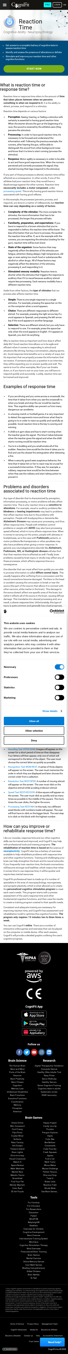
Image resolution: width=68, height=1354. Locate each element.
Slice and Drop (50, 1175)
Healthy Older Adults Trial (49, 1072)
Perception (17, 1108)
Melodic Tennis (17, 1175)
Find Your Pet (17, 1182)
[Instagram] (41, 1052)
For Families (33, 1203)
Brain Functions (17, 1095)
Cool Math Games (33, 1265)
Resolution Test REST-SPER (22, 781)
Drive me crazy (17, 1156)
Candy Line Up (50, 1126)
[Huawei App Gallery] (34, 1032)
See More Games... (49, 1192)
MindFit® (33, 1219)
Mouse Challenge (50, 1169)
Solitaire (17, 1139)
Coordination (17, 1102)
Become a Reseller (13, 1336)
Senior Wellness (49, 1079)
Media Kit (34, 1330)
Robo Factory (17, 1142)
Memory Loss (17, 1089)
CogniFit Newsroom (19, 1330)
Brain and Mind (17, 1069)
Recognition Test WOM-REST (22, 766)
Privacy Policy (33, 1324)
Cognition (17, 1085)
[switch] (59, 677)
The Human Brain (17, 1066)
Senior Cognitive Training (49, 1085)
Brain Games (34, 1255)
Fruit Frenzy (17, 1129)
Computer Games (49, 1069)
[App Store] (34, 1014)
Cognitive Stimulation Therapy (34, 1245)
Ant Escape (17, 1146)
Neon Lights (17, 1152)
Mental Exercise (33, 1258)
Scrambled (17, 1178)
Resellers (34, 1226)
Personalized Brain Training (33, 1252)
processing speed (12, 191)
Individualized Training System (33, 1239)
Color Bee (50, 1139)
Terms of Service (17, 1324)
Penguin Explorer (50, 1133)
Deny (34, 740)
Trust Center (34, 1341)
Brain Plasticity (17, 1079)
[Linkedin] (48, 1052)
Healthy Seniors (49, 1082)
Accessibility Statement (53, 1336)
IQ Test (34, 1278)
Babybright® (34, 1222)
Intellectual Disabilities (17, 1092)
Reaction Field (49, 1185)
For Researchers (33, 1209)
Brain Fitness (17, 1082)
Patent (34, 1216)
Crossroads (50, 1146)
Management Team (50, 1324)
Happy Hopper (50, 1123)
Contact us (28, 1336)
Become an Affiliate (49, 1330)
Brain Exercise (33, 1235)
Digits (50, 1136)
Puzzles (50, 1129)
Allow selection (34, 730)
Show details (49, 711)
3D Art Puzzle (17, 1192)
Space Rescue (17, 1165)
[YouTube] (34, 1052)
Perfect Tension (50, 1172)
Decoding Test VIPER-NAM (21, 749)
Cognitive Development (33, 1232)
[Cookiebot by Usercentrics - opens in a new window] (49, 611)
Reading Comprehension (33, 1268)
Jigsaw (50, 1156)
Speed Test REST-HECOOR (21, 792)
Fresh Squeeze (50, 1152)
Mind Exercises (33, 1249)
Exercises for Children (34, 1229)
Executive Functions (17, 1099)
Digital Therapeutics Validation (49, 1066)
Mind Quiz (33, 1242)
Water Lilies (50, 1182)
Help (38, 1336)
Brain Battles (33, 1275)
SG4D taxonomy (49, 1095)
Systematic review (49, 1092)
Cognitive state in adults (49, 1089)
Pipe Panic (17, 1133)
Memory (17, 1105)
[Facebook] (19, 1052)
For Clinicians (33, 1206)
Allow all (34, 721)
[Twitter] (26, 1052)
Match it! (17, 1162)
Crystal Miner (17, 1136)
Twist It (50, 1178)
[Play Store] (34, 1023)
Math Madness (17, 1169)
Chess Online (17, 1123)
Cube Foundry (49, 1149)
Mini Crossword (17, 1126)
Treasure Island (17, 1149)
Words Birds (50, 1188)
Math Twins (50, 1162)
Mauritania (11, 1349)
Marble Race (17, 1172)
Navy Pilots (49, 1076)
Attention (17, 1112)
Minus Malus (50, 1165)
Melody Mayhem (17, 1185)
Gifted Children (34, 1271)
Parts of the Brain (17, 1072)
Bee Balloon (50, 1142)
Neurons (17, 1076)
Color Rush (17, 1188)
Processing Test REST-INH (21, 806)
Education (33, 1213)
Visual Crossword (17, 1159)
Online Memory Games (33, 1262)
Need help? (54, 1342)
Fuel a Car (50, 1159)
